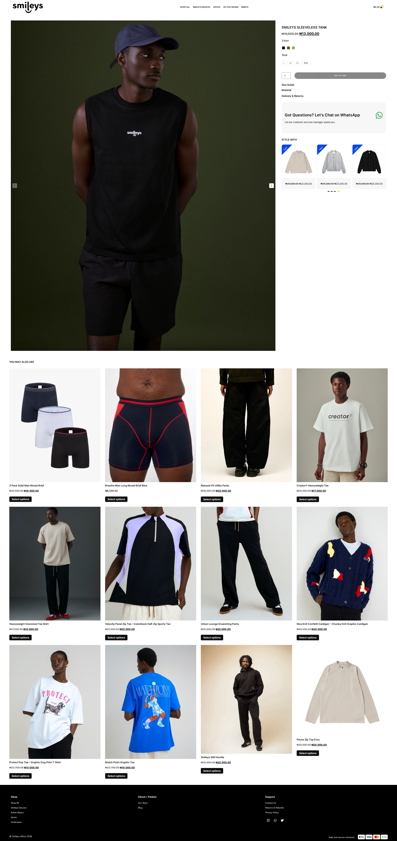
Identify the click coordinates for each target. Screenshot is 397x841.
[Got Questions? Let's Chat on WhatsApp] (379, 115)
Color (285, 41)
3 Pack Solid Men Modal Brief (26, 485)
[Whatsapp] (275, 820)
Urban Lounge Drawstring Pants (220, 623)
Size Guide (288, 84)
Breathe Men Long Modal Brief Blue (126, 485)
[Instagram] (268, 820)
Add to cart (340, 75)
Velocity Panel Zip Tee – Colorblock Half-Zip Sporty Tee (137, 623)
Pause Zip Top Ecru (308, 739)
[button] (271, 185)
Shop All (185, 7)
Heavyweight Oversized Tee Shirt (29, 623)
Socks (216, 7)
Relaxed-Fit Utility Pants (215, 485)
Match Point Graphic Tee (119, 762)
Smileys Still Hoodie (212, 757)
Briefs (244, 7)
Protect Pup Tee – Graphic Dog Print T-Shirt (35, 762)
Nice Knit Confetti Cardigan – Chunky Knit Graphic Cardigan (332, 623)
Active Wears (230, 7)
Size (284, 55)
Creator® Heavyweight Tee (312, 485)
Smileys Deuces (201, 7)
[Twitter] (282, 820)
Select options (20, 499)
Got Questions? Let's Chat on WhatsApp (322, 115)
